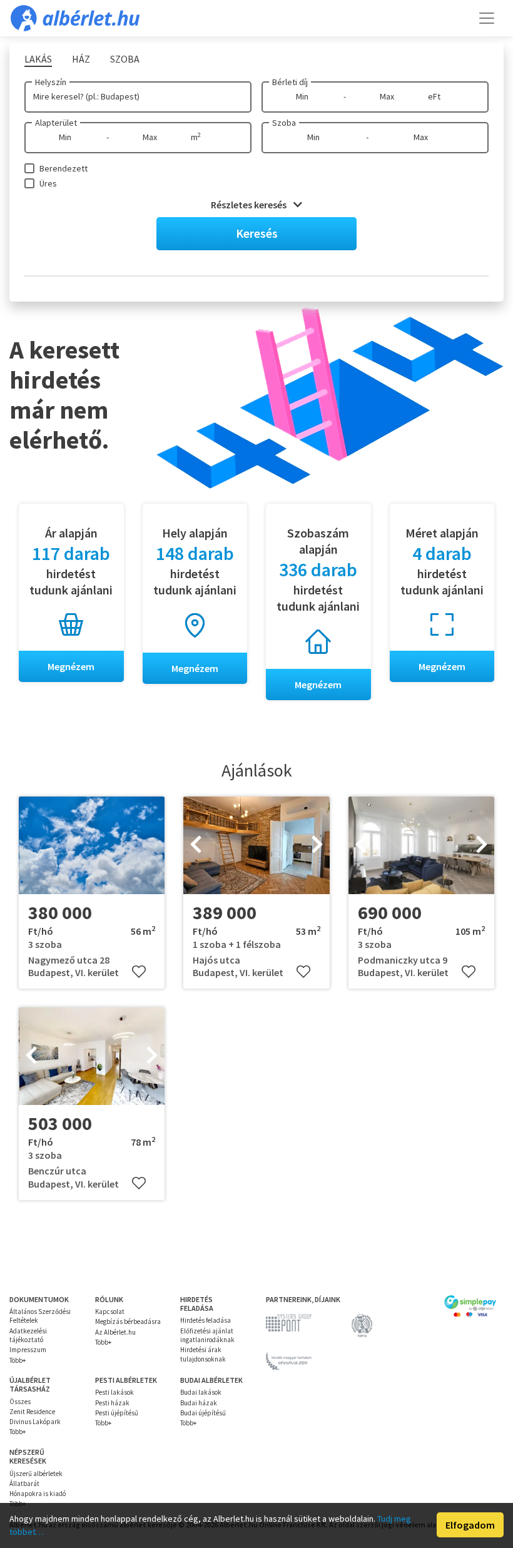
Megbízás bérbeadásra (128, 1321)
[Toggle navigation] (487, 18)
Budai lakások (200, 1392)
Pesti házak (112, 1402)
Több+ (17, 1360)
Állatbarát (24, 1483)
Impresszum (27, 1349)
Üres (48, 183)
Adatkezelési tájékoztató (28, 1335)
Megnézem (71, 666)
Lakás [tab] (38, 59)
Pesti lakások (114, 1392)
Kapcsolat (109, 1311)
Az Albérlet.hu (115, 1332)
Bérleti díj (290, 82)
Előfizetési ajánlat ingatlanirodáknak (207, 1335)
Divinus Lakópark (35, 1421)
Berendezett (63, 168)
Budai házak (198, 1402)
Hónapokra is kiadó (37, 1493)
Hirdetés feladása (205, 1320)
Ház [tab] (81, 59)
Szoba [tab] (125, 59)
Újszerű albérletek (36, 1473)
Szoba (284, 122)
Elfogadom (470, 1525)
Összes (20, 1401)
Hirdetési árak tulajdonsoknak (203, 1354)
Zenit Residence (32, 1411)
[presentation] (196, 845)
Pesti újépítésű (116, 1412)
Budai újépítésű (203, 1412)
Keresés (257, 233)
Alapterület (56, 122)
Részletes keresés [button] (249, 204)
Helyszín (50, 82)
